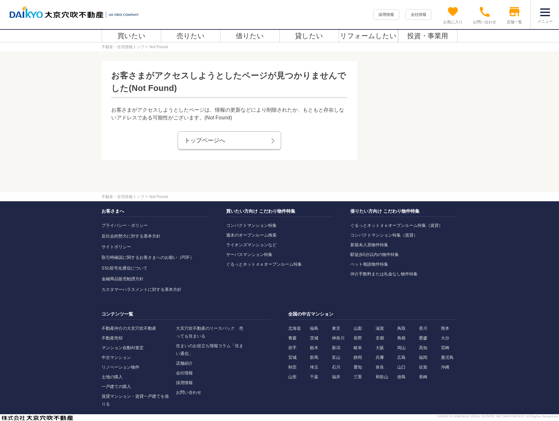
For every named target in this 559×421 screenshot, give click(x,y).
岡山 (401, 347)
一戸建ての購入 (116, 386)
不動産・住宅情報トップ (123, 47)
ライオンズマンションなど (251, 244)
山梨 (358, 328)
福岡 (423, 357)
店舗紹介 (184, 363)
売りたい (191, 35)
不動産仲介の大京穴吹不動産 (129, 328)
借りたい (250, 35)
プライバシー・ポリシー (125, 225)
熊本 (445, 328)
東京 (336, 328)
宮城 (292, 357)
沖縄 (445, 367)
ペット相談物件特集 (369, 264)
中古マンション (116, 357)
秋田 (292, 367)
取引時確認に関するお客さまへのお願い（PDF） (148, 257)
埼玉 (314, 367)
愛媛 (423, 338)
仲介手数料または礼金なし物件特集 (384, 273)
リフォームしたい (368, 35)
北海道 (294, 328)
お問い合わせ (188, 392)
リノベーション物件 (120, 367)
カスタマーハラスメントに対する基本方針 (141, 289)
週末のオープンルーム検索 (251, 235)
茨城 (314, 338)
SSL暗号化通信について (125, 268)
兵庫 (380, 357)
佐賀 (423, 367)
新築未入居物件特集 (369, 244)
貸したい (309, 35)
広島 (401, 357)
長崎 (423, 376)
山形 (292, 376)
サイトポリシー (116, 246)
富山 (336, 357)
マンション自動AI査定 (123, 347)
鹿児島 (447, 357)
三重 (358, 376)
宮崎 (445, 347)
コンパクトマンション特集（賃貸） (384, 235)
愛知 (358, 367)
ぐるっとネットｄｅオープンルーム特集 (264, 264)
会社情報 (418, 14)
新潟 (336, 347)
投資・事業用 (427, 35)
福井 (336, 376)
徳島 (401, 376)
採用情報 (386, 14)
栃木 (314, 347)
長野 (358, 338)
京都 (380, 338)
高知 (423, 347)
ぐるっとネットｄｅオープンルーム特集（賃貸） (396, 225)
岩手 (292, 347)
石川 (336, 367)
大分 (445, 338)
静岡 (358, 357)
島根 (401, 338)
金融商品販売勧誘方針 (123, 278)
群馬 (314, 357)
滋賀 (380, 328)
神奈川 (338, 338)
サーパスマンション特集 (249, 254)
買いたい (131, 35)
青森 (292, 338)
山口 (401, 367)
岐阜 (358, 347)
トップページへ (204, 140)
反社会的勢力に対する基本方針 (131, 236)
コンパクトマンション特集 (251, 225)
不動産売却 (112, 338)
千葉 (314, 376)
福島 (314, 328)
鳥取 (401, 328)
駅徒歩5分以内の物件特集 (374, 254)
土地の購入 (112, 376)
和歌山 (382, 376)
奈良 (380, 367)
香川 (423, 328)
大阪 (380, 347)
